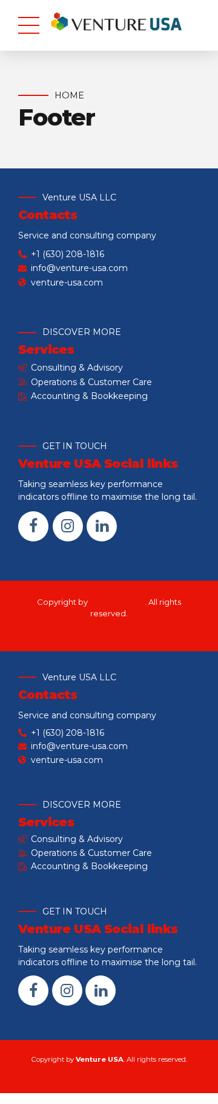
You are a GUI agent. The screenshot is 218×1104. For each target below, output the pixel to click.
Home (69, 95)
